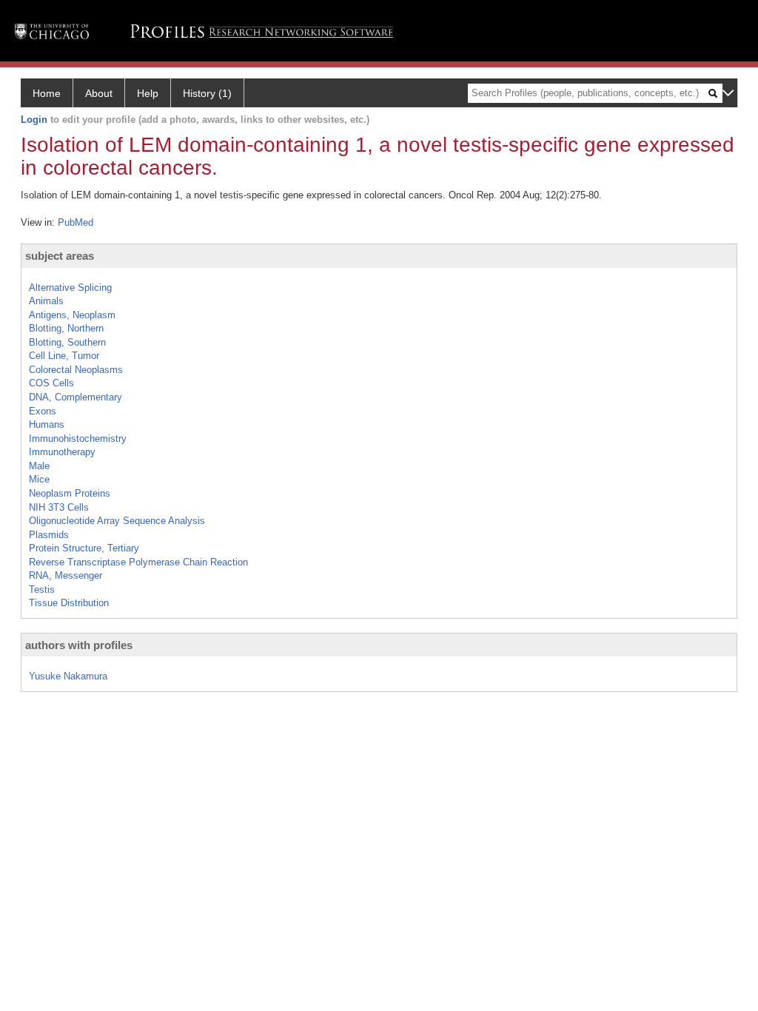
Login (34, 119)
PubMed (75, 222)
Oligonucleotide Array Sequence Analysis (117, 520)
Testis (42, 589)
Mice (39, 479)
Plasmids (49, 534)
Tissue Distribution (69, 602)
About (99, 93)
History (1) (207, 93)
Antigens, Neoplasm (72, 314)
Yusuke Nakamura (68, 676)
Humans (46, 424)
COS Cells (51, 383)
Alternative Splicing (70, 287)
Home (47, 93)
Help (147, 93)
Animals (46, 300)
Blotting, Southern (67, 342)
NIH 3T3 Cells (59, 507)
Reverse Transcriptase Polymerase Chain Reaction (138, 562)
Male (39, 465)
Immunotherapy (62, 451)
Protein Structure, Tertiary (84, 548)
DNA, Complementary (75, 397)
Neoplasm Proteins (69, 493)
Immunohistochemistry (78, 438)
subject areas (59, 255)
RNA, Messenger (65, 575)
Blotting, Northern (66, 328)
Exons (42, 411)
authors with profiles (79, 645)
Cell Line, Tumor (64, 355)
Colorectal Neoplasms (76, 369)
